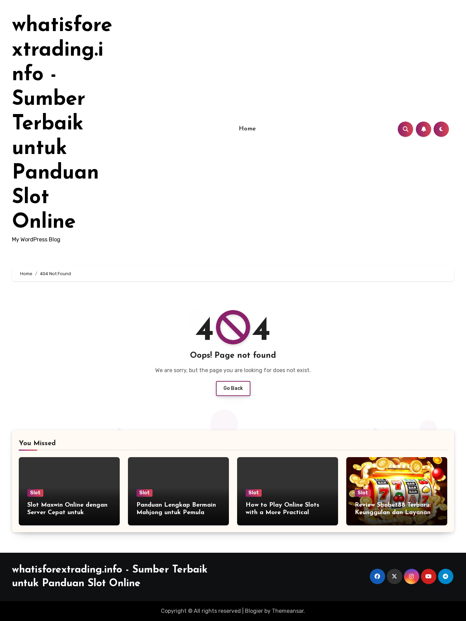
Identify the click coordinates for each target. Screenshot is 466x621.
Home (247, 129)
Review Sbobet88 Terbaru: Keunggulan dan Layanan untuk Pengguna (393, 512)
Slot (35, 493)
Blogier (254, 611)
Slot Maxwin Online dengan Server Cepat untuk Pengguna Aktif (67, 512)
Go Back (233, 388)
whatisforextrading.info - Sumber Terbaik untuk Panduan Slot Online (62, 124)
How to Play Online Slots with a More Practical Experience (282, 512)
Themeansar (288, 611)
